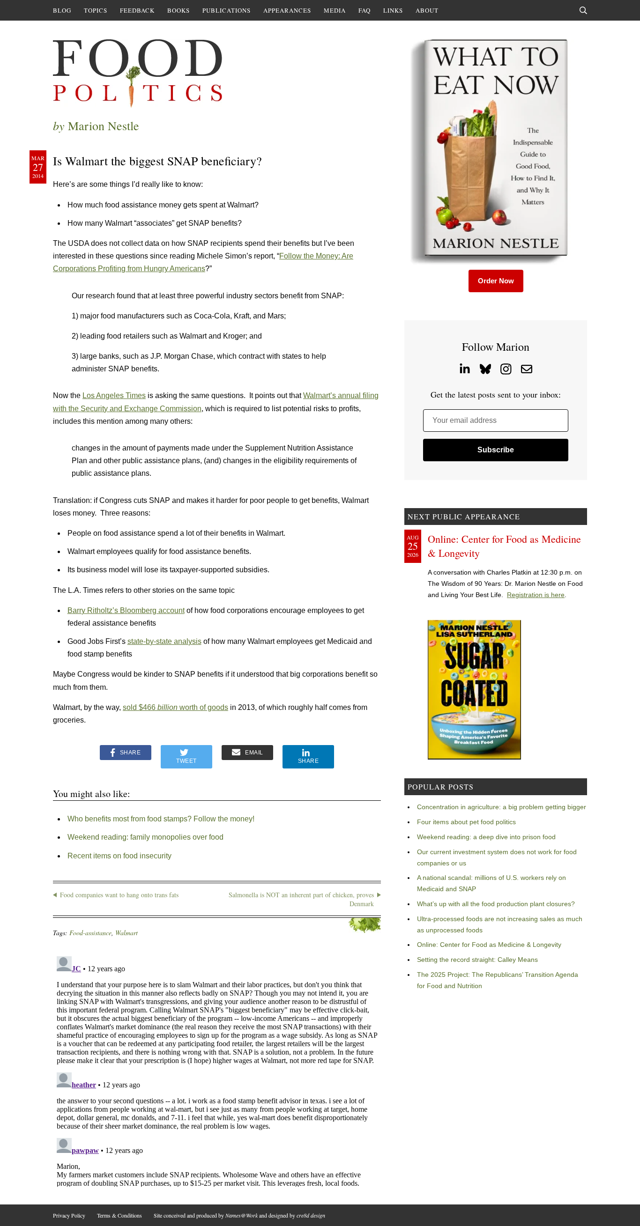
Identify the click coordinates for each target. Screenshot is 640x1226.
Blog (62, 10)
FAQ (364, 10)
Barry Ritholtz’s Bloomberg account (126, 610)
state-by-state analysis (164, 641)
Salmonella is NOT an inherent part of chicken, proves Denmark (301, 899)
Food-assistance (90, 932)
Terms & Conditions (119, 1215)
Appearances (287, 10)
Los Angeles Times (114, 395)
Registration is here (536, 594)
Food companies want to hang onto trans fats (119, 894)
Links (393, 10)
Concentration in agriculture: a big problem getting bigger (501, 807)
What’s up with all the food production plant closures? (496, 904)
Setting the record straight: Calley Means (477, 959)
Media (335, 10)
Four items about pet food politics (466, 822)
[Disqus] (217, 1070)
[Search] (583, 10)
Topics (95, 10)
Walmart (126, 932)
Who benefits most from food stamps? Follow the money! (160, 819)
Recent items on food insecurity (119, 856)
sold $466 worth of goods (175, 707)
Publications (226, 10)
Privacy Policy (69, 1215)
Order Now (496, 281)
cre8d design (311, 1215)
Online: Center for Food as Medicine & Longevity (489, 944)
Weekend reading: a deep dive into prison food (486, 837)
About (427, 10)
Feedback (137, 10)
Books (178, 10)
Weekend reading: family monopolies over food (145, 837)
